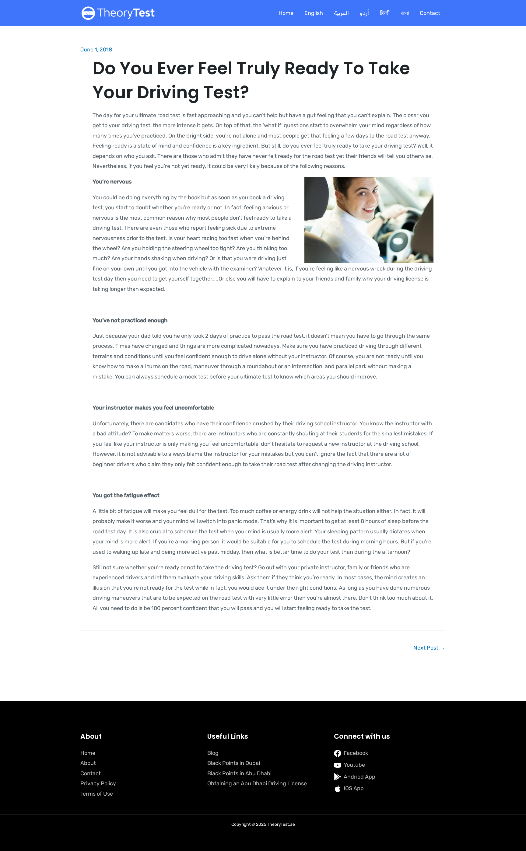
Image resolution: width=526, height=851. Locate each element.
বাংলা (405, 13)
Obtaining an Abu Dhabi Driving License (257, 783)
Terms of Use (96, 793)
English (313, 13)
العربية (341, 13)
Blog (213, 753)
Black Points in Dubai (233, 763)
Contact (430, 13)
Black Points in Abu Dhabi (239, 773)
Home (286, 13)
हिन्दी (385, 13)
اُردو (364, 13)
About (88, 763)
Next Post (429, 647)
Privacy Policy (98, 783)
